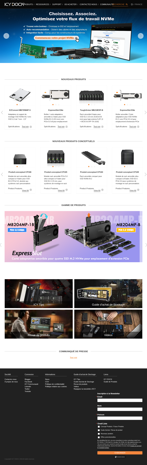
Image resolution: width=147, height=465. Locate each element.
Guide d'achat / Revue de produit (111, 430)
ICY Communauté (31, 384)
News (47, 379)
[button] (67, 58)
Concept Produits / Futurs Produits (112, 426)
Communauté (107, 4)
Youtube (28, 391)
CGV (47, 382)
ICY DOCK (108, 379)
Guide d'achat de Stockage (84, 382)
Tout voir (73, 357)
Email (99, 397)
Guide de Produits (110, 382)
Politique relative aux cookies (56, 386)
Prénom (100, 415)
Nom (99, 406)
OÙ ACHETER (70, 4)
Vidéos (76, 386)
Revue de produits (80, 384)
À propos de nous (11, 382)
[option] (22, 107)
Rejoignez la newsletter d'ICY (85, 389)
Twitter (27, 389)
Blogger (27, 379)
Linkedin (28, 386)
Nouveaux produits (107, 433)
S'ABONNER (119, 453)
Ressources (42, 4)
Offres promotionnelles (108, 437)
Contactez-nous (88, 4)
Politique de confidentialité (54, 384)
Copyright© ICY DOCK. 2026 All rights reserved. (19, 459)
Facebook (28, 382)
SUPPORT (56, 4)
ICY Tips (77, 379)
